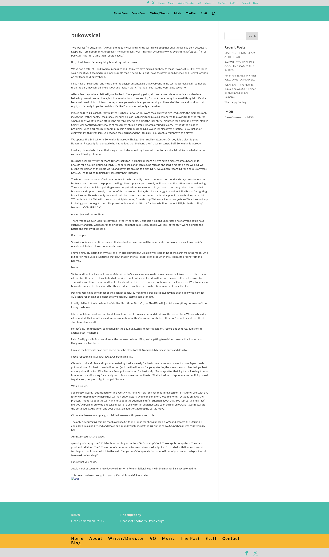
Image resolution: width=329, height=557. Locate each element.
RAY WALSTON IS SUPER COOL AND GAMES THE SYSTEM (239, 66)
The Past (222, 3)
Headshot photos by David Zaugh (142, 521)
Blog (255, 3)
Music (207, 3)
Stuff (232, 3)
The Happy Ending (235, 102)
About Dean (120, 13)
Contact (246, 3)
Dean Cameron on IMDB (239, 117)
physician (82, 62)
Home (161, 3)
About (171, 3)
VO (199, 3)
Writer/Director (186, 3)
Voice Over (138, 13)
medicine (122, 51)
